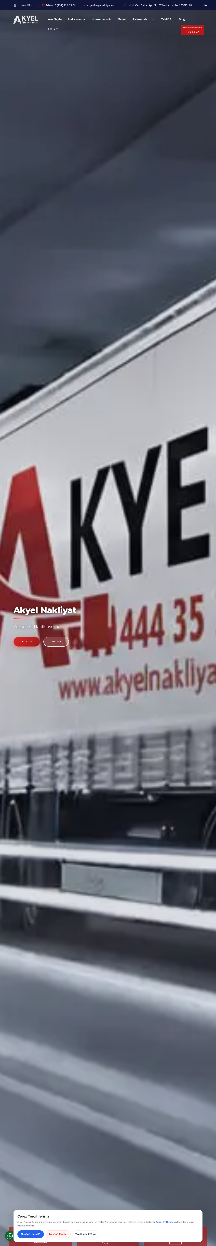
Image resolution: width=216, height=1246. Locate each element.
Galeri (122, 19)
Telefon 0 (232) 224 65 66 (61, 5)
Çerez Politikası (164, 1222)
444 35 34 (192, 29)
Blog (182, 19)
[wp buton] (10, 1236)
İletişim (53, 29)
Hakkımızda (76, 19)
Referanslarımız (144, 19)
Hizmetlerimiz (101, 19)
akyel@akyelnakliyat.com (101, 5)
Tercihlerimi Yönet (85, 1234)
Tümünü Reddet (58, 1234)
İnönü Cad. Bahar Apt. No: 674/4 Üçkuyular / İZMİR (157, 5)
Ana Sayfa (55, 19)
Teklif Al (166, 19)
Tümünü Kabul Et (31, 1234)
